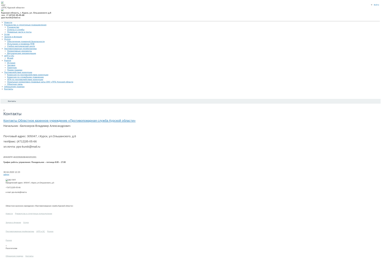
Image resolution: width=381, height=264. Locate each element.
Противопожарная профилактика (20, 48)
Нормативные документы (19, 51)
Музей (10, 58)
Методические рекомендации (21, 53)
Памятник (12, 67)
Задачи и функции (13, 36)
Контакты (8, 89)
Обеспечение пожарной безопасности (26, 41)
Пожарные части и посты (19, 32)
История (11, 63)
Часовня (11, 65)
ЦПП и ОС (9, 55)
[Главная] (3, 101)
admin (6, 174)
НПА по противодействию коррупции (25, 79)
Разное (7, 60)
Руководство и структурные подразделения (25, 25)
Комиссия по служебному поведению (25, 77)
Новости (8, 22)
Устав (7, 34)
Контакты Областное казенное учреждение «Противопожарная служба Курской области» (69, 120)
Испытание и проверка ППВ (20, 44)
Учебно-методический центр (21, 46)
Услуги (7, 39)
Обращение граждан (14, 86)
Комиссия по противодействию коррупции (27, 74)
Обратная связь (15, 84)
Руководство (13, 27)
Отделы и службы (15, 29)
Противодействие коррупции (18, 72)
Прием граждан (14, 70)
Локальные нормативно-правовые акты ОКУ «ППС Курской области (40, 82)
